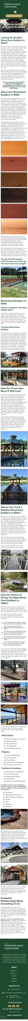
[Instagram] (9, 1006)
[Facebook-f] (13, 1006)
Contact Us (14, 981)
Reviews (14, 976)
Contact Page (7, 934)
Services (13, 973)
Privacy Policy (4, 1016)
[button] (3, 282)
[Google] (17, 1006)
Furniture (14, 978)
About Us (13, 970)
